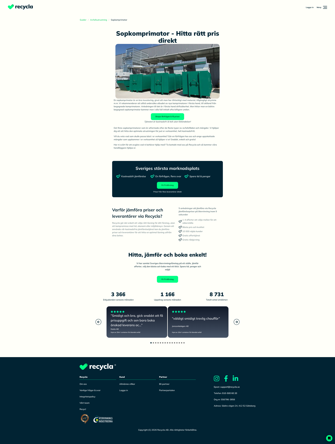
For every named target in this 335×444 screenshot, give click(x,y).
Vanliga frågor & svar (90, 390)
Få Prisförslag (167, 185)
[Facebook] (228, 380)
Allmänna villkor (127, 384)
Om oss (83, 384)
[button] (322, 7)
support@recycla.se (230, 387)
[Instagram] (219, 380)
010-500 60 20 (229, 393)
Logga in (310, 7)
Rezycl (83, 409)
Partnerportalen (167, 390)
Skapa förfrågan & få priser (167, 116)
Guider (83, 19)
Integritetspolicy (87, 396)
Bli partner (164, 384)
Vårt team (85, 403)
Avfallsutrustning (98, 19)
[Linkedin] (237, 380)
